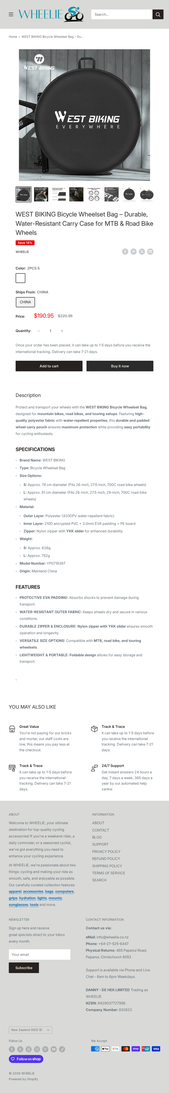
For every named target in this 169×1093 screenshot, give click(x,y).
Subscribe (23, 968)
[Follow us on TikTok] (62, 1049)
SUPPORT (100, 844)
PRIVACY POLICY (106, 851)
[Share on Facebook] (125, 251)
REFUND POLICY (106, 858)
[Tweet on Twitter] (142, 251)
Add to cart (49, 366)
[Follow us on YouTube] (54, 1049)
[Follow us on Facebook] (12, 1049)
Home (13, 36)
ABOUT (98, 823)
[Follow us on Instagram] (37, 1049)
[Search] (157, 14)
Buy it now (120, 366)
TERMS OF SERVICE (108, 873)
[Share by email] (150, 251)
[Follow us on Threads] (29, 1049)
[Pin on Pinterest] (133, 251)
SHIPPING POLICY (107, 866)
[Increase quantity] (62, 331)
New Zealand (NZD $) (26, 1030)
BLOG (97, 837)
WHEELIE (22, 252)
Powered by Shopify (23, 1079)
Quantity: (23, 330)
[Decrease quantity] (38, 331)
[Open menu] (11, 14)
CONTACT (100, 830)
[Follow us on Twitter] (20, 1049)
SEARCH (99, 880)
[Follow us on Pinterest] (45, 1049)
